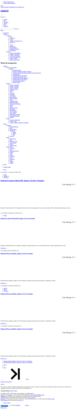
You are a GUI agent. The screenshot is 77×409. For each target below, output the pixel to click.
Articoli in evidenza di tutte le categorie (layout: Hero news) (27, 73)
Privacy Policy (13, 390)
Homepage (6, 33)
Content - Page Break (15, 120)
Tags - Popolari (13, 112)
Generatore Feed (14, 101)
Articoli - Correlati (14, 86)
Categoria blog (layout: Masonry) (20, 78)
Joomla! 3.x (6, 176)
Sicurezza (6, 291)
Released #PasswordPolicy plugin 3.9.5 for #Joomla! (17, 294)
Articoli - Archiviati (14, 85)
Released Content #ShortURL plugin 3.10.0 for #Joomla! (22, 181)
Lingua (11, 105)
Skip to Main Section (9, 1)
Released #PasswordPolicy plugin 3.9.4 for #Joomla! (17, 253)
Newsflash (12, 109)
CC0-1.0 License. (31, 397)
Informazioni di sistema (15, 103)
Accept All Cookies (5, 390)
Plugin (8, 118)
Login (11, 106)
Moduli (8, 83)
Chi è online (12, 95)
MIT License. (51, 399)
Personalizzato (13, 110)
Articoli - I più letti (14, 87)
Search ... (17, 28)
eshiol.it (5, 10)
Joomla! (10, 394)
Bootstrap (3, 399)
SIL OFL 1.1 (20, 400)
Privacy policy (7, 402)
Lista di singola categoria (18, 81)
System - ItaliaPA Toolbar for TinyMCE (19, 122)
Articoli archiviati (17, 70)
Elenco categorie (14, 98)
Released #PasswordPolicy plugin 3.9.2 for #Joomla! (17, 329)
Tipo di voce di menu (12, 67)
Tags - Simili (13, 113)
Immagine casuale (14, 102)
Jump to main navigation (9, 3)
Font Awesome (4, 400)
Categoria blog (16, 74)
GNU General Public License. (37, 394)
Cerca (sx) (12, 93)
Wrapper (12, 117)
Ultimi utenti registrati (15, 114)
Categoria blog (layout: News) (20, 79)
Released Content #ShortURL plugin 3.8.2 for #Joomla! (18, 218)
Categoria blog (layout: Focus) (20, 75)
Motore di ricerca (14, 108)
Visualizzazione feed (14, 116)
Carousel (12, 90)
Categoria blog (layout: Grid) (19, 77)
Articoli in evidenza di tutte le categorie (22, 71)
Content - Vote (13, 121)
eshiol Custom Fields (15, 59)
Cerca (11, 91)
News (2, 5)
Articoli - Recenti (14, 89)
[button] (12, 7)
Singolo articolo (16, 82)
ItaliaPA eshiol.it (22, 405)
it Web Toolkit (4, 397)
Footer (11, 99)
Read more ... (4, 248)
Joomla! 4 (6, 177)
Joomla (5, 34)
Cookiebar (12, 94)
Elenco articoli (13, 97)
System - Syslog (13, 58)
